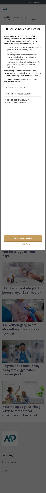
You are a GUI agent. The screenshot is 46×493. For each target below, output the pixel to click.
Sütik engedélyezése (23, 238)
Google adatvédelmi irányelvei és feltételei (21, 80)
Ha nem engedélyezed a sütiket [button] (18, 94)
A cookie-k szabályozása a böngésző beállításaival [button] (17, 101)
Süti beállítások (23, 244)
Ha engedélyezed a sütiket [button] (16, 88)
